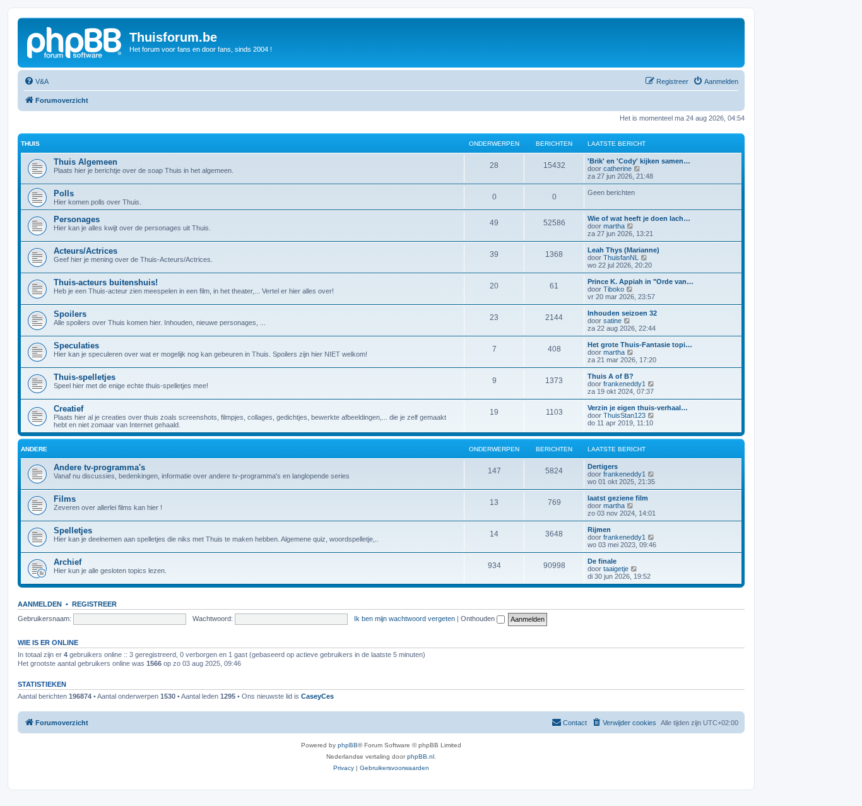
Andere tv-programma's (99, 467)
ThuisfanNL (621, 257)
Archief (67, 562)
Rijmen (599, 529)
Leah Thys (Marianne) (623, 250)
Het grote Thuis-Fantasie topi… (639, 344)
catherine (617, 168)
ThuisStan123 (624, 415)
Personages (77, 219)
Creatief (68, 408)
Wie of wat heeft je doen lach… (638, 218)
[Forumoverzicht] (75, 41)
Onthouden (479, 618)
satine (612, 320)
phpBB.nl (420, 756)
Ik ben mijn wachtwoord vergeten (404, 618)
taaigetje (616, 568)
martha (614, 226)
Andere (34, 449)
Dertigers (602, 466)
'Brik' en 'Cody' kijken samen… (638, 161)
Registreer (94, 604)
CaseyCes (317, 696)
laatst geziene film (617, 498)
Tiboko (613, 289)
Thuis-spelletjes (84, 377)
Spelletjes (73, 530)
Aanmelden (40, 604)
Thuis (30, 143)
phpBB (348, 745)
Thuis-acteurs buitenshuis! (106, 282)
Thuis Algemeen (85, 162)
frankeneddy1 (624, 384)
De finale (602, 561)
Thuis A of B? (610, 376)
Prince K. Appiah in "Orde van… (640, 281)
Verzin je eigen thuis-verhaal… (637, 408)
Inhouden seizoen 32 (622, 313)
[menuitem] (36, 81)
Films (65, 499)
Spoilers (70, 314)
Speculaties (76, 345)
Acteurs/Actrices (85, 251)
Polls (64, 193)
